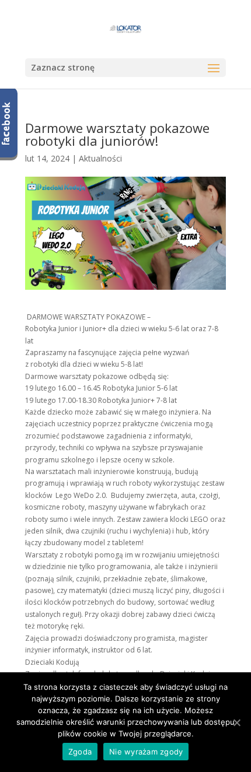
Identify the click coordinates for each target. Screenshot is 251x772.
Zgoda (80, 751)
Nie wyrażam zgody (146, 751)
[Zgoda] (236, 722)
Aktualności (100, 158)
